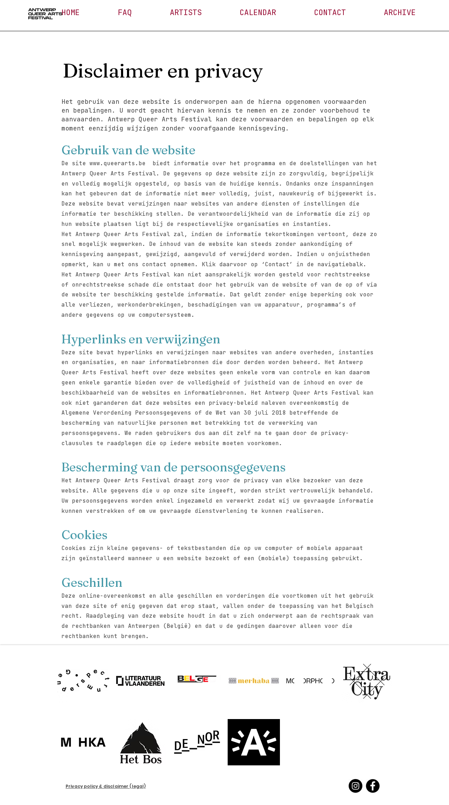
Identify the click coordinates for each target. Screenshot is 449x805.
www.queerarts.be (117, 163)
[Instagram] (355, 786)
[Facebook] (373, 786)
